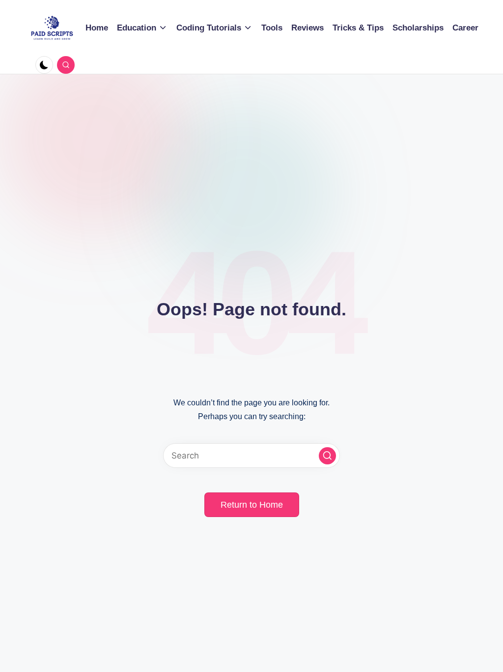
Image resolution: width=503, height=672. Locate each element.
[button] (327, 455)
